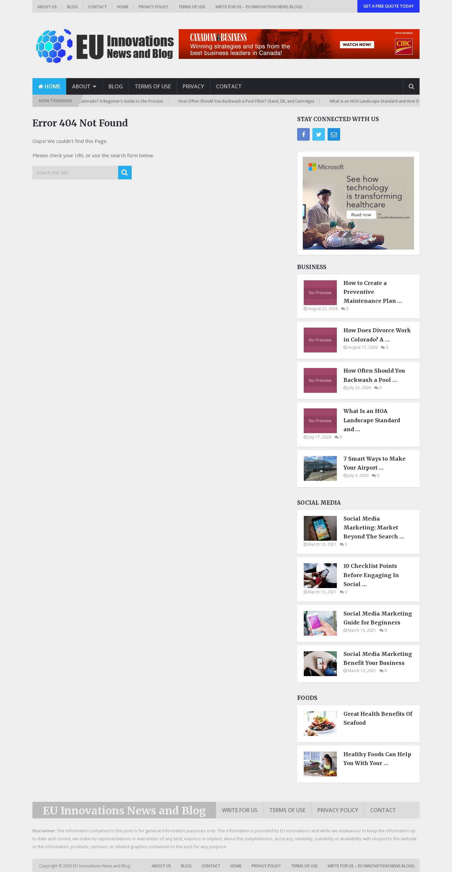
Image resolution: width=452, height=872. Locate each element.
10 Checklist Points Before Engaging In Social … (371, 575)
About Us (47, 7)
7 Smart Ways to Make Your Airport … (374, 463)
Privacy (193, 86)
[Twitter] (318, 134)
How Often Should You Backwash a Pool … (374, 375)
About (81, 86)
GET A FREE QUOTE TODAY (388, 6)
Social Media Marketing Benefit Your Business (377, 658)
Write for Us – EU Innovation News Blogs (258, 7)
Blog (72, 7)
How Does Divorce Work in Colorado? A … (377, 335)
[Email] (334, 134)
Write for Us (239, 810)
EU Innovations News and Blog (124, 810)
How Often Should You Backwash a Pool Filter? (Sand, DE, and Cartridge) (236, 101)
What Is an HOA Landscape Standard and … (371, 420)
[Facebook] (303, 134)
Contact (97, 7)
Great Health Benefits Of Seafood (377, 718)
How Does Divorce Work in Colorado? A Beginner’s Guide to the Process (85, 101)
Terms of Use (191, 7)
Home (122, 7)
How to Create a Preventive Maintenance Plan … (372, 292)
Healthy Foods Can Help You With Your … (377, 758)
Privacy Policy (153, 7)
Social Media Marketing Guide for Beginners (377, 618)
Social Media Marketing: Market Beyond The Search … (373, 527)
